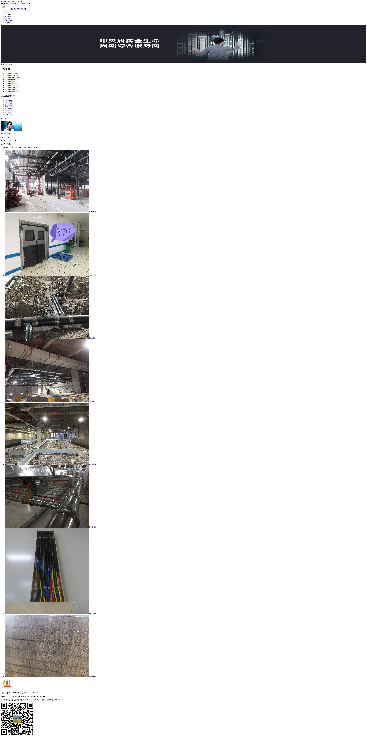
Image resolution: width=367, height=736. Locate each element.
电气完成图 (8, 112)
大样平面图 (8, 20)
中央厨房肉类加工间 (11, 79)
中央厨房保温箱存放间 (12, 77)
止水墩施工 (8, 108)
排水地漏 (92, 338)
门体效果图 (8, 102)
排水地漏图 (8, 104)
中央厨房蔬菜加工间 (11, 75)
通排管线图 (8, 106)
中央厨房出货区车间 (11, 73)
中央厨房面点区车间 (11, 83)
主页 (6, 12)
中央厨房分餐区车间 (11, 81)
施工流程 (8, 18)
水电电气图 (8, 110)
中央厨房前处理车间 (11, 85)
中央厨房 (8, 14)
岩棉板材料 (8, 114)
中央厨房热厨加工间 (11, 89)
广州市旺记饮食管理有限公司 (16, 9)
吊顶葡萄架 (8, 100)
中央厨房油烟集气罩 (11, 91)
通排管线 (92, 401)
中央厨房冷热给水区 (11, 87)
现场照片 (8, 22)
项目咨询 (8, 16)
